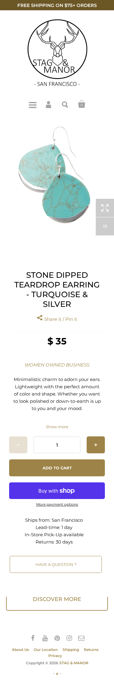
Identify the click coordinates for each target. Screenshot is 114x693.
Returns (91, 649)
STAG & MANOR (73, 663)
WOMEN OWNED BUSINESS (57, 365)
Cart (81, 104)
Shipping (71, 649)
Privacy (55, 655)
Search (65, 104)
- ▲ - (57, 673)
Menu (32, 104)
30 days (64, 542)
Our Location (46, 649)
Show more (57, 427)
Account (48, 104)
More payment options (57, 504)
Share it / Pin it (60, 319)
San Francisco (67, 520)
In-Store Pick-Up (43, 534)
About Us (20, 649)
